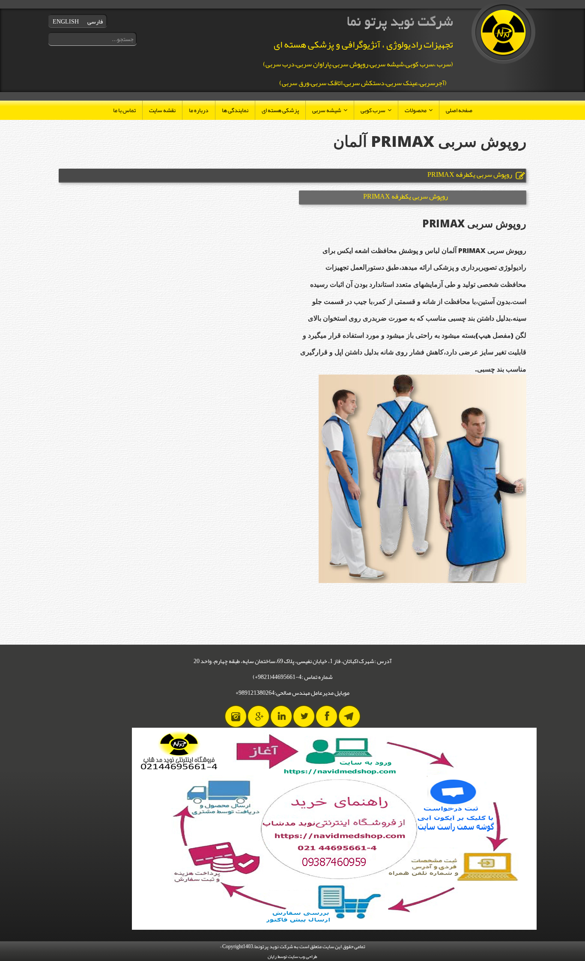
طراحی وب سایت (302, 956)
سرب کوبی (373, 110)
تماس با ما (124, 110)
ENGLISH (66, 21)
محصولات (416, 110)
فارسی (95, 21)
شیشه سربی (326, 110)
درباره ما (199, 110)
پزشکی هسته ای (280, 110)
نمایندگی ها (235, 110)
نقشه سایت (162, 110)
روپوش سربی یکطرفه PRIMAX (405, 196)
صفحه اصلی (459, 110)
